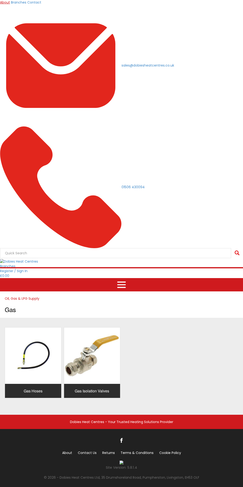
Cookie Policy (170, 452)
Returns (108, 452)
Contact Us (87, 452)
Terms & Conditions (137, 452)
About (5, 2)
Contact (34, 2)
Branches (18, 2)
